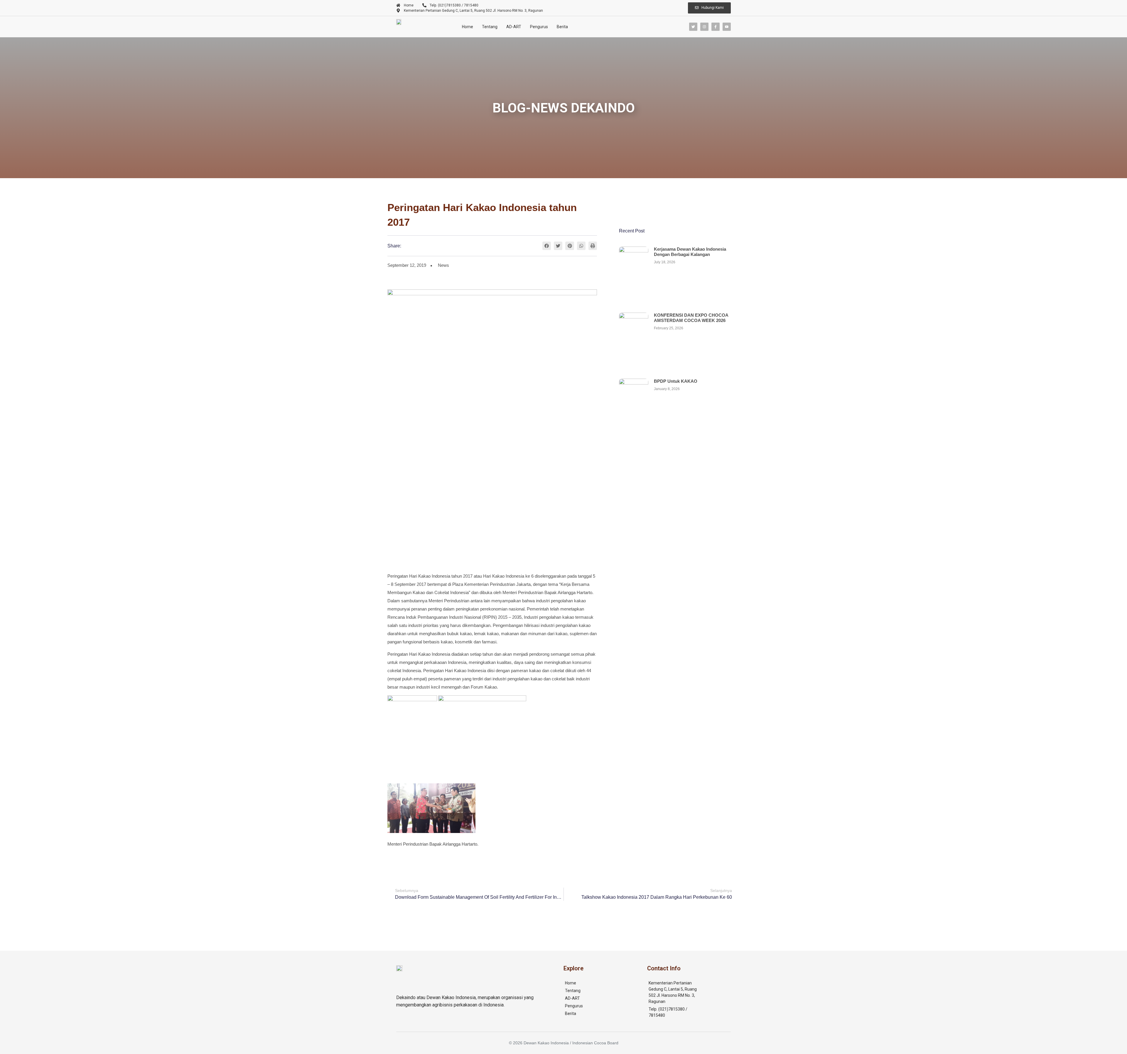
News (443, 265)
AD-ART (513, 26)
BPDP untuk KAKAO (675, 381)
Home (467, 26)
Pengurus (539, 26)
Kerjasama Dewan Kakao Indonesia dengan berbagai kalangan (690, 252)
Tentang (489, 26)
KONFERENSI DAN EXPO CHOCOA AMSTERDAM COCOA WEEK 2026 (691, 318)
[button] (546, 246)
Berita (562, 26)
